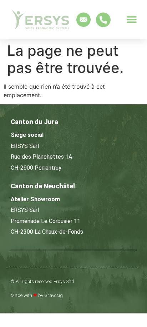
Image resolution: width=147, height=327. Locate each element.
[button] (132, 20)
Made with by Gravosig (37, 295)
